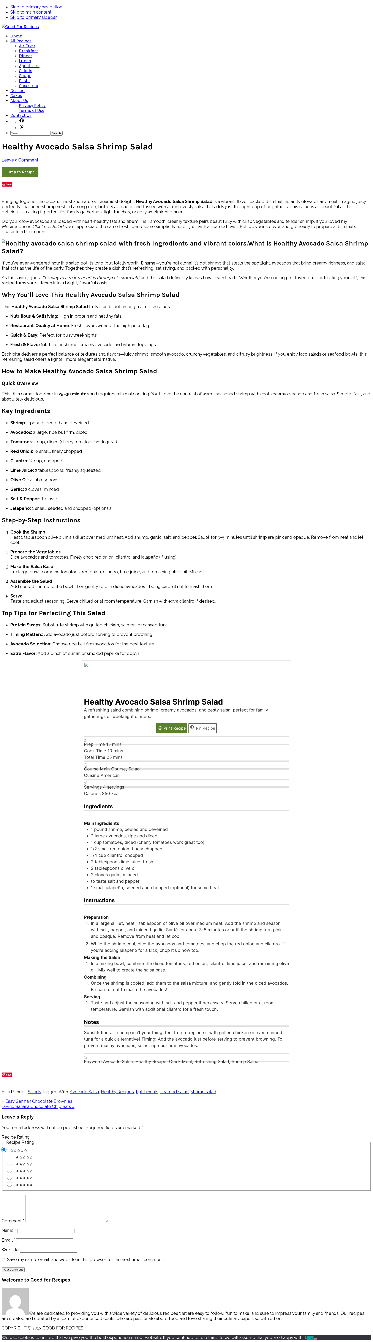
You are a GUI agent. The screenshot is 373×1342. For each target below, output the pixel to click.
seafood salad (174, 1091)
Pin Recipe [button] (205, 728)
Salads (34, 1091)
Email (8, 1240)
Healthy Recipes (117, 1091)
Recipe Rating (16, 1137)
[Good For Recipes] (20, 26)
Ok (310, 1338)
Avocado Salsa (84, 1091)
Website (10, 1249)
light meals (147, 1091)
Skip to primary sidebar (33, 17)
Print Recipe (174, 728)
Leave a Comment (20, 160)
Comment (13, 1220)
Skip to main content (30, 12)
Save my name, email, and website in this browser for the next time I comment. (85, 1259)
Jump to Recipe (20, 172)
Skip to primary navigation (36, 7)
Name (9, 1230)
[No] (315, 1339)
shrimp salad (203, 1091)
